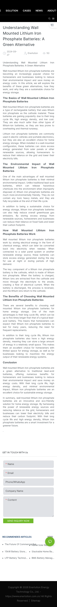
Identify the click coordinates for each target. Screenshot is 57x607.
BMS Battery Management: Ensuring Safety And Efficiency (43, 558)
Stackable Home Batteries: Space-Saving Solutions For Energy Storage (43, 551)
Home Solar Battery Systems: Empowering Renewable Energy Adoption (43, 545)
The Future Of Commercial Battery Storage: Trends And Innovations (22, 544)
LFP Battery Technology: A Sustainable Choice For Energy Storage (16, 558)
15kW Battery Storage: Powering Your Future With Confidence (16, 551)
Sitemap (35, 600)
